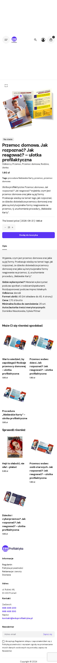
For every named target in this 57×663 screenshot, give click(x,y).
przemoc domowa (32, 258)
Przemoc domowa (31, 164)
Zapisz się (47, 634)
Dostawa (6, 574)
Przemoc (16, 164)
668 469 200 (9, 608)
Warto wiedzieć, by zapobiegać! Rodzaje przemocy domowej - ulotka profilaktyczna (14, 366)
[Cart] (51, 40)
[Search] (35, 40)
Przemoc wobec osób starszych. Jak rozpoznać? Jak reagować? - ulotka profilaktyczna (41, 471)
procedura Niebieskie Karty (20, 178)
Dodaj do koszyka (15, 351)
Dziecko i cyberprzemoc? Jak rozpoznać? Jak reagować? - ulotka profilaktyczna (14, 523)
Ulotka (5, 167)
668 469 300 (9, 611)
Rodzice (45, 164)
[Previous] (6, 108)
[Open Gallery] (6, 86)
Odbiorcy (6, 164)
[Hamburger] (6, 40)
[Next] (51, 108)
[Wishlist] (43, 40)
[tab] (4, 249)
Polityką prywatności (11, 644)
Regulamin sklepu (23, 641)
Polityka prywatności (12, 568)
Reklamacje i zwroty (12, 571)
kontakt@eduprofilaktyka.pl (17, 618)
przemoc (38, 178)
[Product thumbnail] (14, 342)
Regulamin (7, 564)
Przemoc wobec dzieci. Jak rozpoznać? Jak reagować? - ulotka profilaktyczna (41, 366)
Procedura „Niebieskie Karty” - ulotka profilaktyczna (14, 414)
